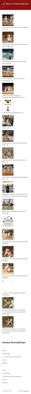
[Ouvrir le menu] (3, 7)
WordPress (26, 391)
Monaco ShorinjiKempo (14, 342)
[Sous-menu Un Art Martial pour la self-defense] (21, 356)
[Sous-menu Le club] (6, 379)
